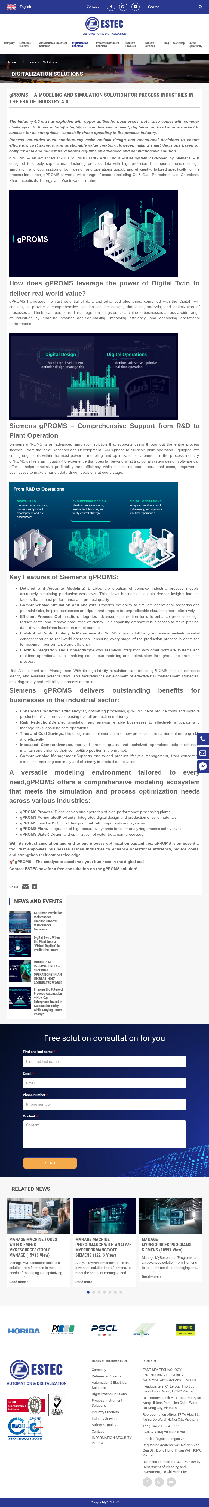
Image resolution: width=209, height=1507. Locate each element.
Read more (17, 1282)
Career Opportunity (195, 44)
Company (9, 43)
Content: (29, 1116)
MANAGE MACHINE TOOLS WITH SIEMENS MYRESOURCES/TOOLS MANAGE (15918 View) (33, 1247)
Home (11, 62)
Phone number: (35, 1095)
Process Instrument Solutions (107, 44)
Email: (27, 1073)
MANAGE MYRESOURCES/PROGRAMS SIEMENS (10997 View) (167, 1245)
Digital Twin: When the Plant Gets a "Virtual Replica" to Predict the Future (47, 943)
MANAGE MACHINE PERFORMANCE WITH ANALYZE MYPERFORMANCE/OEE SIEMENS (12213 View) (103, 1247)
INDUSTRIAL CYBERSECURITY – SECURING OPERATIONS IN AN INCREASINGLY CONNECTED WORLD (48, 972)
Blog (166, 43)
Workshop (179, 43)
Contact (93, 6)
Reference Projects (25, 44)
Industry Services (150, 44)
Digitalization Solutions (80, 44)
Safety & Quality (104, 1425)
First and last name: (38, 1052)
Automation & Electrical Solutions (53, 44)
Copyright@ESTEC (105, 1502)
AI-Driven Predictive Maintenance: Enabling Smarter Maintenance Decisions (48, 921)
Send (50, 1163)
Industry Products (130, 44)
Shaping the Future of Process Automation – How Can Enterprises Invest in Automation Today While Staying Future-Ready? (49, 1001)
